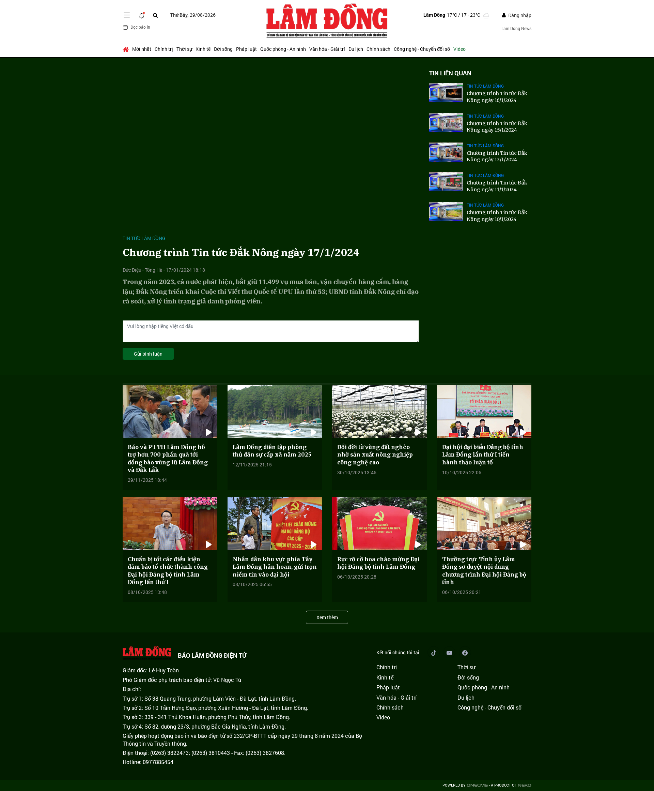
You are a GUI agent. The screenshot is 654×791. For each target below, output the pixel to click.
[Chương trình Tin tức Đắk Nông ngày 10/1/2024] (446, 211)
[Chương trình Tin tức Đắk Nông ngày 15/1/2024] (446, 122)
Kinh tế (203, 49)
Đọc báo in (140, 27)
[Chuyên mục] (127, 15)
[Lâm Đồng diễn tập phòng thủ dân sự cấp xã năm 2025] (275, 411)
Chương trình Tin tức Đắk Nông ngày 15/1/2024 (497, 126)
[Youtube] (449, 652)
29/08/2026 (193, 15)
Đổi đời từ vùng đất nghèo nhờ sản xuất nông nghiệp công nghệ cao (375, 455)
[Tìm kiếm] (155, 15)
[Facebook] (465, 652)
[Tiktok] (433, 652)
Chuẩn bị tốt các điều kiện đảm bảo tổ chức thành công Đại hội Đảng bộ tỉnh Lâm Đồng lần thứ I (168, 570)
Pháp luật (246, 49)
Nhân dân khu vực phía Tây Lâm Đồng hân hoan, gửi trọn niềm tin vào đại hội (275, 567)
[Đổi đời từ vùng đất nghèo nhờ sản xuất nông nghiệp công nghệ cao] (379, 411)
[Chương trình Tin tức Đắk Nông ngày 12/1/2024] (446, 152)
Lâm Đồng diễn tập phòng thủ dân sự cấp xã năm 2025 (272, 451)
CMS (477, 785)
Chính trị (164, 49)
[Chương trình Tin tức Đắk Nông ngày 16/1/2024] (446, 92)
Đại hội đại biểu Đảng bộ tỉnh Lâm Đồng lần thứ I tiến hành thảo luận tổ (482, 455)
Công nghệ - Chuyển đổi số (422, 49)
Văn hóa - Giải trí (327, 49)
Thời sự (184, 49)
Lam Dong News (516, 28)
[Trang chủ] (126, 49)
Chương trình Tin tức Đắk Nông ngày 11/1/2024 (497, 186)
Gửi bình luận (148, 353)
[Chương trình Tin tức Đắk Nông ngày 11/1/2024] (446, 181)
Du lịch (355, 49)
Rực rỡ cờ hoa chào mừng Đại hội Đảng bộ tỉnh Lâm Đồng (378, 563)
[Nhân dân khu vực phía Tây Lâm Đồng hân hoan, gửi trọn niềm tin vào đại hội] (275, 523)
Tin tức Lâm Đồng (144, 238)
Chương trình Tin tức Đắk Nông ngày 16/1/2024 (497, 96)
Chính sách (378, 49)
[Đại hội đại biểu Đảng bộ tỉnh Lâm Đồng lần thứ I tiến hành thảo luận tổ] (484, 411)
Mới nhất (141, 49)
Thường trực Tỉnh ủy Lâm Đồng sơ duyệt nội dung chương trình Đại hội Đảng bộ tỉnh (484, 570)
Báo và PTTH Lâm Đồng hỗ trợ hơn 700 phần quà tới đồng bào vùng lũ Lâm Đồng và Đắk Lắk (168, 458)
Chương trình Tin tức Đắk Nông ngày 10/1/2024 (497, 215)
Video (459, 49)
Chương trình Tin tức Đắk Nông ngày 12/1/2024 (497, 156)
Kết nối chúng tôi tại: (398, 652)
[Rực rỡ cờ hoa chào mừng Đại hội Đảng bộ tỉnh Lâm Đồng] (379, 523)
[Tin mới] (142, 15)
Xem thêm (327, 617)
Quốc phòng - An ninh (283, 49)
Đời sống (223, 49)
